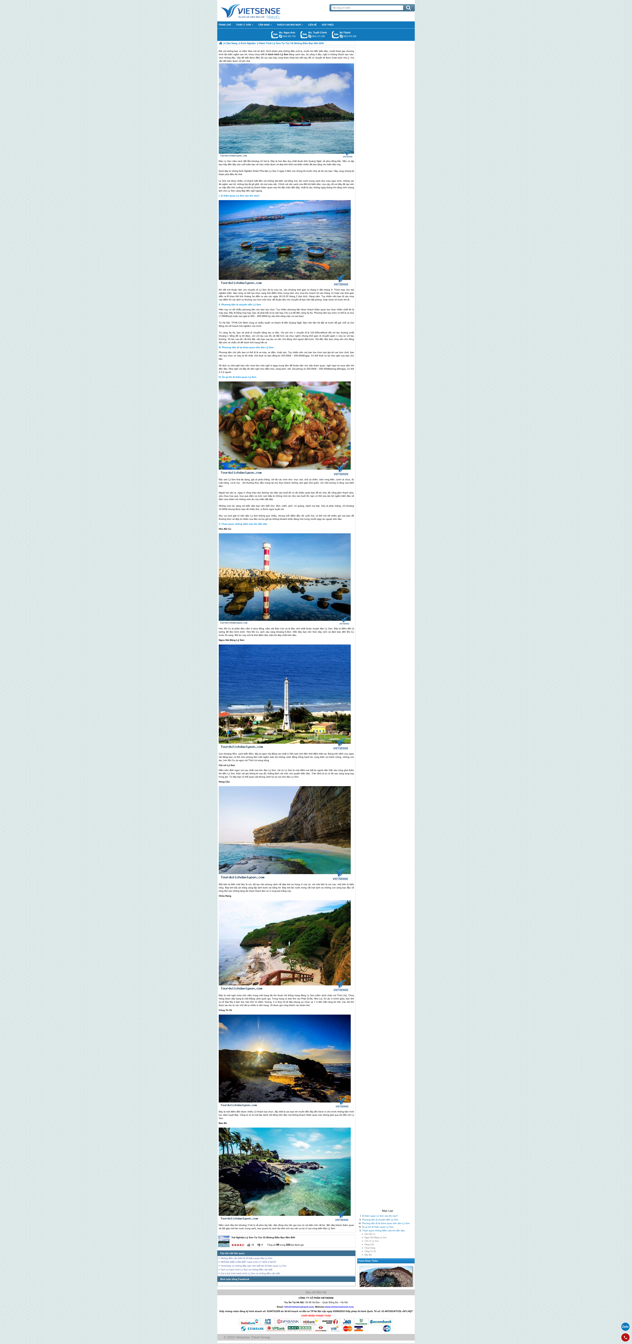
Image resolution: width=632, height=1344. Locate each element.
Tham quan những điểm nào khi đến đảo (383, 1230)
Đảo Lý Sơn (225, 161)
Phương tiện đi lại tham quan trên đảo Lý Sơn (386, 1223)
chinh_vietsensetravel (309, 36)
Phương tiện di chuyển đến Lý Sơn (380, 1219)
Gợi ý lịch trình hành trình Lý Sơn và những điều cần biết (250, 1273)
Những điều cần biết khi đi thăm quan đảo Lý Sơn (246, 1258)
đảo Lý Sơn (270, 171)
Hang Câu (369, 1244)
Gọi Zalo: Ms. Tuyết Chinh (304, 34)
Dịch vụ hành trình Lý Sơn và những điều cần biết (246, 1269)
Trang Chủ (258, 10)
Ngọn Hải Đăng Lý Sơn (376, 1237)
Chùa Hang (370, 1248)
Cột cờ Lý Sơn (372, 1241)
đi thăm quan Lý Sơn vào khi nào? (380, 1216)
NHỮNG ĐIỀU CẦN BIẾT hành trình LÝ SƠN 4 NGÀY (248, 1262)
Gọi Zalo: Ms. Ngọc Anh (274, 34)
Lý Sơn (222, 181)
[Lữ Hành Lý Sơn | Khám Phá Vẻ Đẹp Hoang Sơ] (220, 43)
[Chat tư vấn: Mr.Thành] (341, 36)
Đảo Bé (368, 1255)
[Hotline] (625, 1337)
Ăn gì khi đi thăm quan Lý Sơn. (378, 1227)
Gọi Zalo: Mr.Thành (335, 34)
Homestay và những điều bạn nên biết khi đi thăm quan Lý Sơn (254, 1265)
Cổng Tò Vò (370, 1251)
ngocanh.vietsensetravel (280, 36)
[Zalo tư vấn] (625, 1327)
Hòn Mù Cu (370, 1234)
